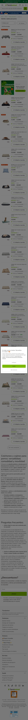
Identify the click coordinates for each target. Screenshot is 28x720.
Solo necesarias (14, 369)
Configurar (14, 362)
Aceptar (14, 366)
